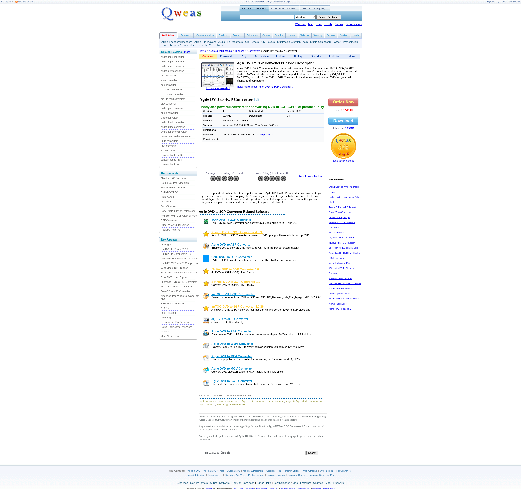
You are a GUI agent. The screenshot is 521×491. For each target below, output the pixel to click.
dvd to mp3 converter (172, 57)
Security (317, 35)
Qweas (209, 488)
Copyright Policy (304, 488)
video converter (169, 117)
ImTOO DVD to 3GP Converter (233, 294)
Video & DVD (193, 471)
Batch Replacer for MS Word (176, 327)
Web (356, 35)
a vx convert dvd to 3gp (232, 401)
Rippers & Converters (182, 45)
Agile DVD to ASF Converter (231, 244)
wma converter (169, 80)
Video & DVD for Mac (213, 471)
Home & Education (196, 475)
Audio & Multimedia (220, 50)
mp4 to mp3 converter (173, 99)
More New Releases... (340, 309)
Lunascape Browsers (339, 293)
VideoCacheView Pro (339, 263)
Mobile (328, 24)
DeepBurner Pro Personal (175, 322)
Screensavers (354, 24)
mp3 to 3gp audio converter (231, 404)
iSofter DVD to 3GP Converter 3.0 (235, 269)
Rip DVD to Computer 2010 (176, 254)
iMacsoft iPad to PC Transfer (343, 207)
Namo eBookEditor (338, 304)
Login (498, 2)
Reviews (281, 56)
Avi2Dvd (165, 308)
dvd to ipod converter (172, 122)
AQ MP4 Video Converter (341, 237)
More (352, 56)
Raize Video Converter (340, 212)
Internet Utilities (292, 471)
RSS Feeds (22, 2)
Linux (319, 24)
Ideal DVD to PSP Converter (176, 286)
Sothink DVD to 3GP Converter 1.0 (235, 281)
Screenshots (262, 56)
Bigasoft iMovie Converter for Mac (179, 272)
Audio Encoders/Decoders (176, 42)
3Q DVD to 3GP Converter (229, 319)
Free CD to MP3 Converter (175, 291)
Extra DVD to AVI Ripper (174, 277)
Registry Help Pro (170, 229)
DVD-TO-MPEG (169, 192)
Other (337, 42)
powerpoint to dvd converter (176, 136)
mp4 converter (169, 145)
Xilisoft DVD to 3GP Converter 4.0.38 (237, 232)
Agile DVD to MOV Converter (232, 368)
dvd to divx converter (172, 71)
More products (265, 134)
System (344, 35)
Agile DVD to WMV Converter (232, 343)
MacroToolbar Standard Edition (344, 298)
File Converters (344, 471)
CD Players (268, 42)
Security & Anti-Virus (235, 475)
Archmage (166, 317)
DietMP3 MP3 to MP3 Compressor (180, 263)
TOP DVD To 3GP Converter (231, 219)
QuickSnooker (168, 206)
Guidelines (316, 488)
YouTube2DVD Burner (173, 187)
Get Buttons (238, 488)
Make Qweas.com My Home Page (259, 2)
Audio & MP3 (233, 471)
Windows (300, 24)
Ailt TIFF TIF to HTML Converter (345, 283)
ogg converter (168, 85)
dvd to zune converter (173, 127)
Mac (310, 24)
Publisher (334, 56)
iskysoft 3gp (293, 401)
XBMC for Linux (336, 258)
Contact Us (274, 488)
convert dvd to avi (170, 164)
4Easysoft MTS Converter (342, 243)
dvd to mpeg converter (173, 66)
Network (304, 35)
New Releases (281, 482)
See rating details (343, 160)
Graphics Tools (273, 471)
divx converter (168, 103)
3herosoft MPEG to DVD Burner (344, 248)
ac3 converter (256, 401)
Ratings (298, 56)
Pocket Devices (256, 475)
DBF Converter (169, 220)
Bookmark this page (282, 2)
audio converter (169, 113)
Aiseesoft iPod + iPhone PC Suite (179, 258)
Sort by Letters (199, 482)
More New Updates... (172, 336)
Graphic (279, 35)
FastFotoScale (169, 312)
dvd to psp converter (172, 108)
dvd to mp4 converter (172, 61)
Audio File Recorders (230, 42)
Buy (244, 56)
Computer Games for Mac (321, 475)
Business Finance (276, 475)
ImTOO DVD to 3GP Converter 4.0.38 (237, 306)
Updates (318, 482)
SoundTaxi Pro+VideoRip (175, 183)
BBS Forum (32, 2)
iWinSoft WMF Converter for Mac (179, 215)
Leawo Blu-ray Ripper (339, 217)
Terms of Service (287, 488)
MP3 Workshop (336, 232)
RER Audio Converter (173, 303)
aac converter (275, 401)
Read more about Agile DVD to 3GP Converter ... (265, 86)
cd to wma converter (172, 94)
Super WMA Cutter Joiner (175, 225)
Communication (205, 35)
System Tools (326, 471)
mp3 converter (169, 75)
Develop (237, 35)
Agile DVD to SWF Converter (231, 381)
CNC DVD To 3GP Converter (231, 257)
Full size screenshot (218, 88)
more (187, 51)
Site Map (182, 482)
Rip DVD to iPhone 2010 (174, 249)
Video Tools (216, 45)
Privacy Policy (329, 488)
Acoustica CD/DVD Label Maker (345, 253)
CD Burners (252, 42)
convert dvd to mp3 (171, 155)
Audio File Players (205, 42)
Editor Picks (264, 482)
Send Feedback (514, 2)
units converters (169, 141)
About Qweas (6, 2)
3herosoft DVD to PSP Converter (179, 282)
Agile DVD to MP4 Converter (231, 356)
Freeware (305, 482)
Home (291, 35)
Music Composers (321, 42)
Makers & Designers (253, 471)
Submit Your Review (310, 176)
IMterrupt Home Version (340, 288)
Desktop (223, 35)
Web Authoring (310, 471)
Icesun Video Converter (340, 278)
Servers (331, 35)
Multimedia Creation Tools (292, 42)
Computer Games (296, 475)
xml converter (168, 150)
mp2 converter (207, 401)
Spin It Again (168, 197)
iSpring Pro (167, 244)
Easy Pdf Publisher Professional (178, 211)
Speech (202, 45)
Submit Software (220, 482)
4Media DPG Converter (174, 178)
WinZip (165, 331)
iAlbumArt (166, 201)
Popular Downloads (243, 482)
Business (186, 35)
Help (505, 2)
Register (490, 2)
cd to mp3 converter (172, 89)
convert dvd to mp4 (171, 159)
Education (252, 35)
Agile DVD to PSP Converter (231, 331)
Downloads (226, 56)
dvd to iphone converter (174, 131)
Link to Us (249, 488)
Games (339, 24)
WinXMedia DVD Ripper (174, 268)
